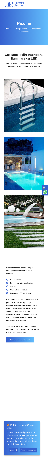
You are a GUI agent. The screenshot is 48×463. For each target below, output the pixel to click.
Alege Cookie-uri (28, 450)
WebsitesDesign (22, 457)
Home (8, 29)
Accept (13, 450)
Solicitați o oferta (20, 340)
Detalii (24, 444)
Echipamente (21, 29)
